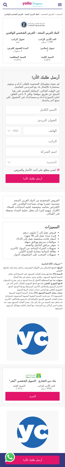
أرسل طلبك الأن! (32, 178)
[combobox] (13, 130)
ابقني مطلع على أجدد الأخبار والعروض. (35, 169)
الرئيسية (59, 14)
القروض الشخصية (47, 14)
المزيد (32, 396)
